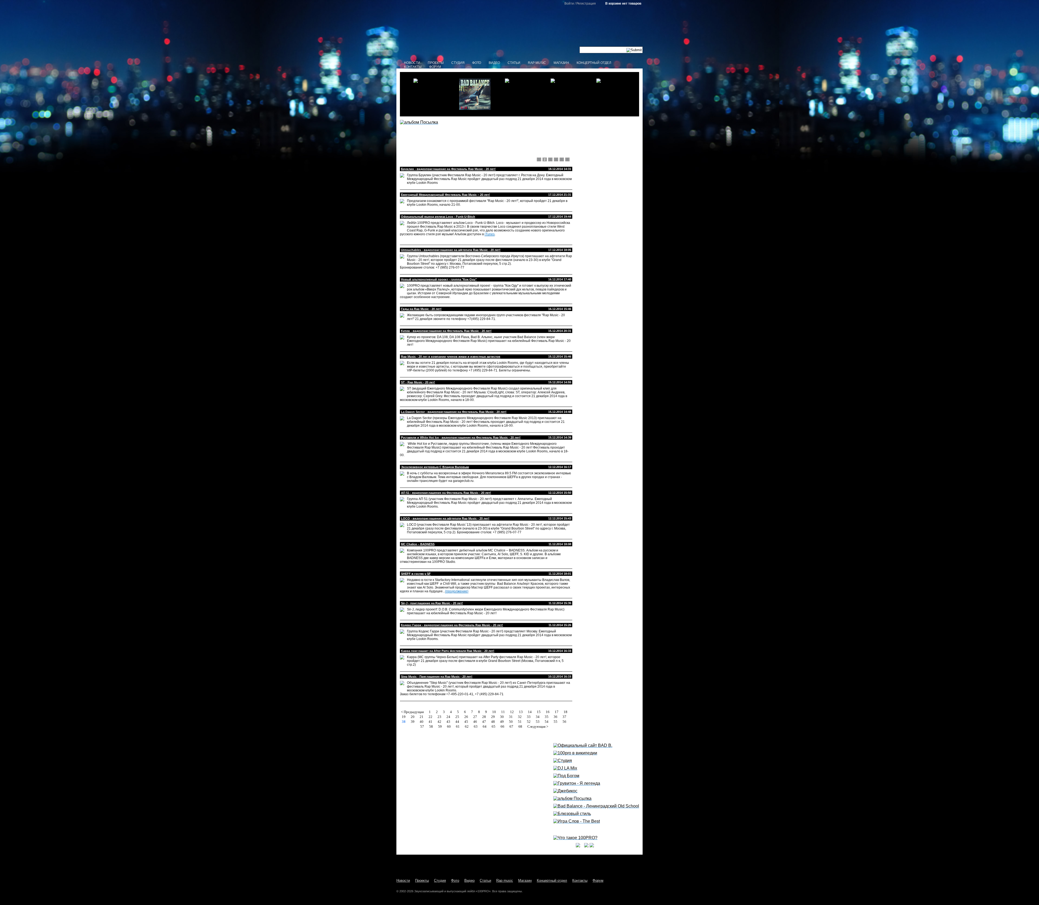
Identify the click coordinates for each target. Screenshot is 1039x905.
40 (421, 722)
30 (502, 717)
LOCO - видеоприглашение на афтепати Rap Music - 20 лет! (445, 518)
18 (565, 712)
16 (548, 712)
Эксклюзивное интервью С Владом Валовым (435, 467)
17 (556, 712)
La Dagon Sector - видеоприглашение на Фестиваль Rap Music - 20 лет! (454, 411)
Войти (569, 3)
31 (511, 717)
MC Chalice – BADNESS (418, 544)
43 (448, 722)
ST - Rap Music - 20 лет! (418, 382)
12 (512, 712)
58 (431, 726)
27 (475, 717)
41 (430, 722)
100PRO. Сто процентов (519, 31)
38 (404, 722)
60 (449, 726)
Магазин (561, 63)
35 (546, 717)
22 (430, 717)
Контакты (413, 67)
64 (484, 726)
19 (404, 717)
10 (494, 712)
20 (413, 717)
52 (529, 722)
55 (555, 722)
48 (493, 722)
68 (520, 726)
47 (484, 722)
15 (539, 712)
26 (466, 717)
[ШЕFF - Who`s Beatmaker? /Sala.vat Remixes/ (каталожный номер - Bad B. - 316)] (519, 94)
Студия (458, 63)
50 (511, 722)
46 (475, 722)
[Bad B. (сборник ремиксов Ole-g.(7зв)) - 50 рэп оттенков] (427, 94)
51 (520, 722)
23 (439, 717)
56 (564, 722)
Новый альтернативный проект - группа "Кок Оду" (439, 279)
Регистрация (586, 3)
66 (502, 726)
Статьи (514, 63)
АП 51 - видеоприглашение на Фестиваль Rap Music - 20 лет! (446, 492)
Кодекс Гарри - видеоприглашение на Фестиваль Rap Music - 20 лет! (452, 625)
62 (467, 726)
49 (502, 722)
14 (530, 712)
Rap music (537, 63)
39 (413, 722)
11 (503, 712)
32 (520, 717)
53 (538, 722)
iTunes (490, 234)
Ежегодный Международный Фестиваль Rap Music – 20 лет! (445, 194)
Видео (494, 63)
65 (493, 726)
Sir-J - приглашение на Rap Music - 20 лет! (432, 603)
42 (439, 722)
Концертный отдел (594, 63)
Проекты (436, 63)
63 (476, 726)
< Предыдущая (412, 712)
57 (422, 726)
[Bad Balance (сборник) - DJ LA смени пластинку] (473, 94)
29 (493, 717)
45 (466, 722)
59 (440, 726)
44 (457, 722)
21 (421, 717)
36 (555, 717)
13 (521, 712)
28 (484, 717)
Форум (435, 67)
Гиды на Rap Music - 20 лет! (421, 309)
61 (458, 726)
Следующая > (537, 726)
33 (529, 717)
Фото (476, 63)
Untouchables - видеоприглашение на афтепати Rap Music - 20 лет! (451, 249)
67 (511, 726)
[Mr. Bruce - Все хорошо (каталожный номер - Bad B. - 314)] (610, 94)
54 (546, 722)
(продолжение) (456, 591)
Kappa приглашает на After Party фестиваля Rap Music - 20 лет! (447, 650)
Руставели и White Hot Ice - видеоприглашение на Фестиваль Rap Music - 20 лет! (461, 437)
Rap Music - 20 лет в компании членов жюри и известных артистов (450, 356)
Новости (412, 63)
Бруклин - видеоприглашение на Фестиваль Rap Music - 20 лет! (448, 169)
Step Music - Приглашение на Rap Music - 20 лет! (436, 676)
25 (457, 717)
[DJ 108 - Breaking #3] (565, 94)
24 (448, 717)
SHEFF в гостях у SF (416, 573)
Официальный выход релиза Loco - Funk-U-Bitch (438, 216)
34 (538, 717)
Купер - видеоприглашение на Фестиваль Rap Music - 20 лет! (446, 330)
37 (564, 717)
